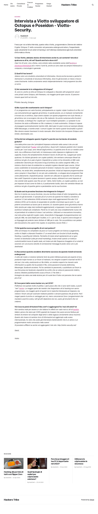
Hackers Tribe (69, 4)
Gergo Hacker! (49, 5)
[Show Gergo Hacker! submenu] (52, 4)
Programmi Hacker (39, 5)
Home (6, 5)
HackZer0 (24, 36)
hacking (76, 309)
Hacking (17, 16)
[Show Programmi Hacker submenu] (43, 4)
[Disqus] (49, 368)
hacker (33, 147)
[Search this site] (92, 4)
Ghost (92, 500)
